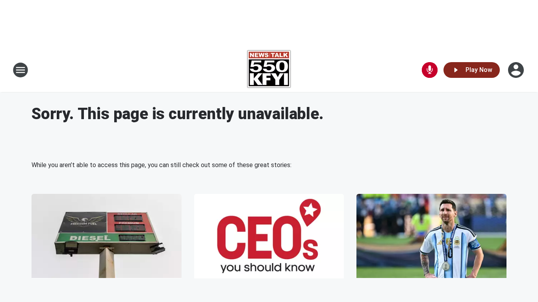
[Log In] (516, 70)
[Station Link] (269, 70)
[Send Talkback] (430, 70)
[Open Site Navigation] (20, 70)
